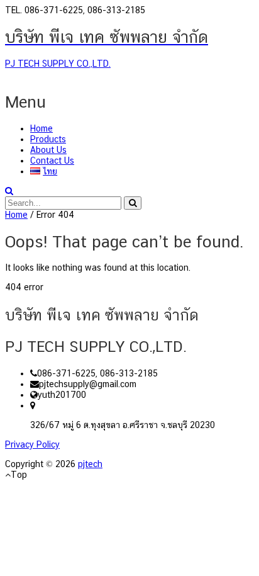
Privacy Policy (32, 444)
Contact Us (52, 160)
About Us (48, 150)
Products (48, 139)
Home (41, 128)
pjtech (90, 464)
